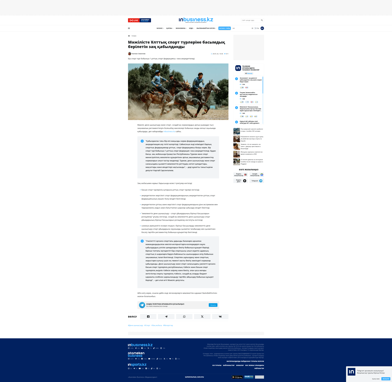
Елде (191, 28)
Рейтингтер (259, 368)
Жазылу (386, 379)
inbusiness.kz (169, 131)
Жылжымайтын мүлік (206, 28)
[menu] (129, 28)
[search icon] (262, 20)
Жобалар (240, 365)
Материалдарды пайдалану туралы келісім (245, 361)
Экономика (180, 28)
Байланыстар (228, 365)
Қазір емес (376, 379)
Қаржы (169, 28)
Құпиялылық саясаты (194, 377)
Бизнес (160, 28)
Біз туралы (216, 365)
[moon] (258, 28)
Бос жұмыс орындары (254, 365)
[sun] (252, 28)
